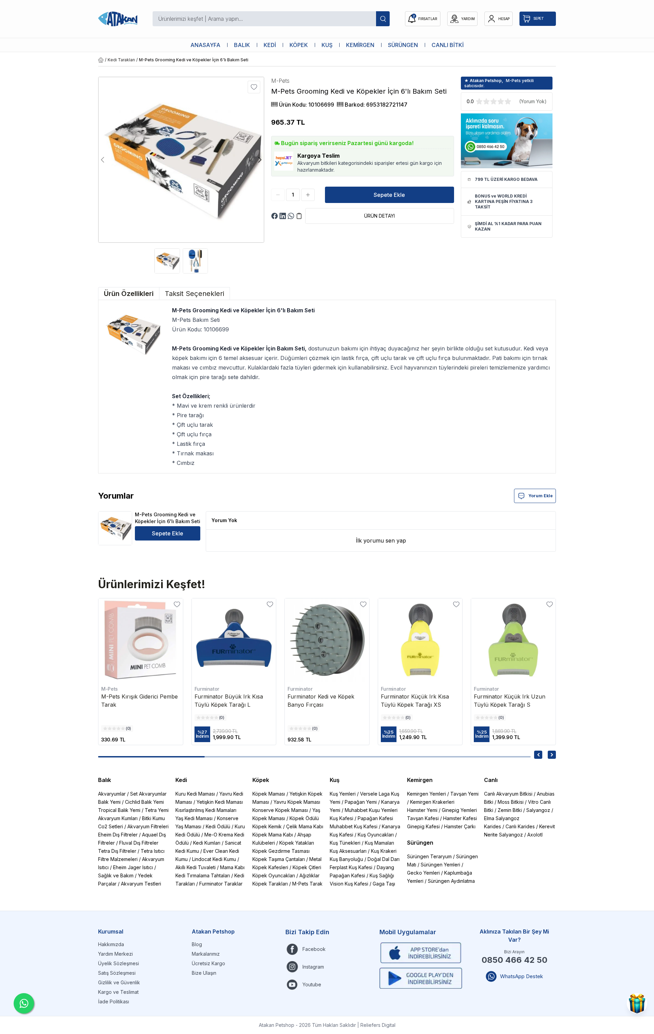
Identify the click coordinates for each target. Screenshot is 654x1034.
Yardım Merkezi (115, 954)
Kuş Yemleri (343, 794)
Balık (104, 780)
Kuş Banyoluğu (346, 859)
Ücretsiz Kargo (208, 963)
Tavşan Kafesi (423, 818)
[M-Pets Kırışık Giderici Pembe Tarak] (140, 640)
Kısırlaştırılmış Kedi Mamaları (205, 810)
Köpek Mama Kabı (272, 834)
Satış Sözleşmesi (117, 973)
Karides (492, 826)
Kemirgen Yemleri (426, 794)
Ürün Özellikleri (129, 293)
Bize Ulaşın (204, 973)
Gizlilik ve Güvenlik (119, 982)
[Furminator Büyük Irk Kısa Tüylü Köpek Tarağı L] (234, 640)
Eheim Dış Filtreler (118, 834)
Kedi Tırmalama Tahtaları (202, 875)
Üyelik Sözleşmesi (118, 963)
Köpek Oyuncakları (273, 875)
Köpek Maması (268, 794)
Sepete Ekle (389, 194)
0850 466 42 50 (514, 960)
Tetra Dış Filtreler (117, 851)
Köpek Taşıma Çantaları (278, 859)
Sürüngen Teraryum (429, 856)
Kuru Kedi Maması (195, 794)
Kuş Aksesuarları (348, 851)
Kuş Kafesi (341, 818)
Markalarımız (206, 954)
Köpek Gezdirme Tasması (281, 851)
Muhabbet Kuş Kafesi (353, 826)
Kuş (335, 780)
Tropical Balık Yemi (119, 810)
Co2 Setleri (110, 826)
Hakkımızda (111, 944)
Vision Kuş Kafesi (349, 884)
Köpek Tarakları (270, 884)
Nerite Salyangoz (503, 834)
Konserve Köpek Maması (280, 810)
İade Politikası (113, 1001)
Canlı (491, 780)
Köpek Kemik (267, 826)
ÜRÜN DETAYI (379, 216)
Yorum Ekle (540, 495)
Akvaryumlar (112, 794)
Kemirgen (420, 780)
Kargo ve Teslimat (118, 992)
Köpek (260, 780)
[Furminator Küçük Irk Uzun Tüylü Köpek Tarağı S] (513, 640)
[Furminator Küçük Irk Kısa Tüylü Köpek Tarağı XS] (420, 640)
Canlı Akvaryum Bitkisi (508, 794)
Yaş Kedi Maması (194, 818)
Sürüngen (420, 842)
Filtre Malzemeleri (118, 859)
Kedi (181, 780)
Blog (197, 944)
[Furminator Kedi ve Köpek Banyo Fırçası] (327, 640)
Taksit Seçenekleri (194, 293)
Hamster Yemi (422, 810)
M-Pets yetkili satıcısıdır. (499, 83)
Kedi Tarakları (121, 59)
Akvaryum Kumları (118, 818)
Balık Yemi (109, 802)
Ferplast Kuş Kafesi (351, 867)
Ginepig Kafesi (423, 826)
